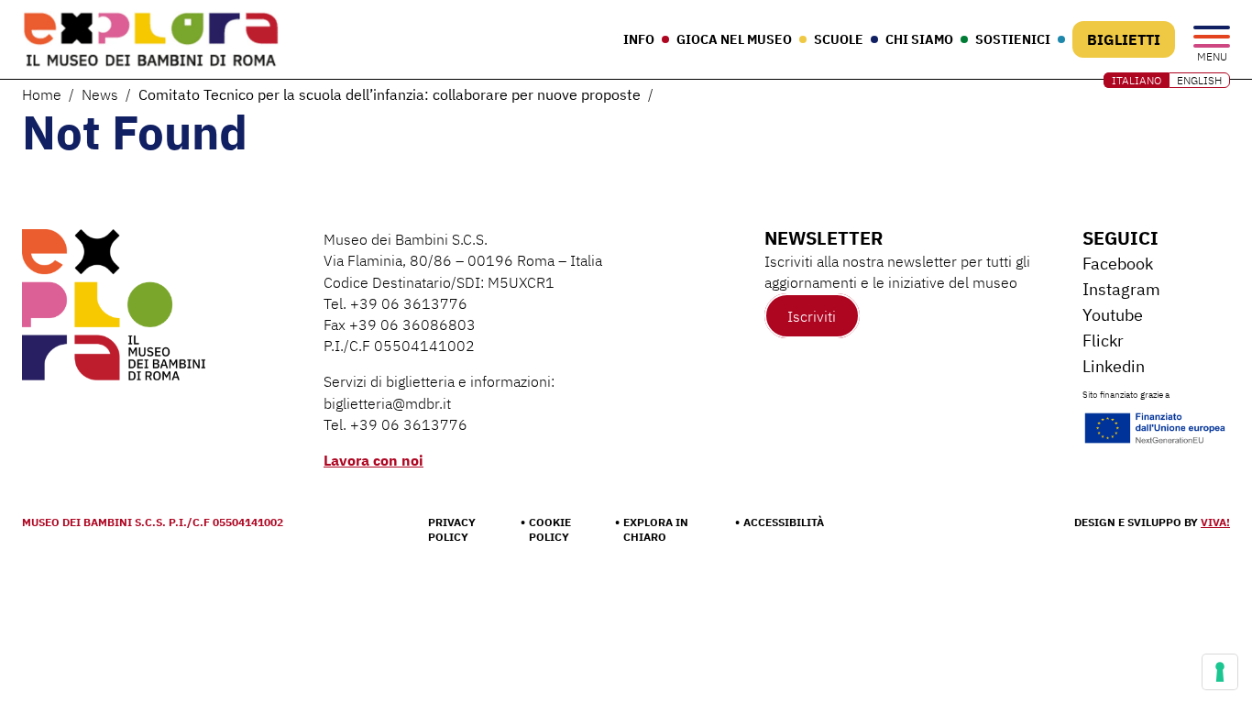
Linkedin (1113, 366)
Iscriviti (811, 316)
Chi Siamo (919, 39)
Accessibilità (783, 522)
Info (638, 39)
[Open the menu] (1211, 38)
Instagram (1121, 289)
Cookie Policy (550, 529)
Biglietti (1123, 39)
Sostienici (1012, 39)
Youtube (1112, 314)
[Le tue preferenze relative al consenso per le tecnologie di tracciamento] (1220, 671)
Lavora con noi (373, 460)
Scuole (838, 39)
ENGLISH (1199, 80)
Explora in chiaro (655, 529)
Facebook (1117, 263)
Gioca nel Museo (734, 39)
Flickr (1103, 340)
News (100, 94)
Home (41, 94)
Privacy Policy (452, 529)
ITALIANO (1136, 80)
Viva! (1215, 522)
